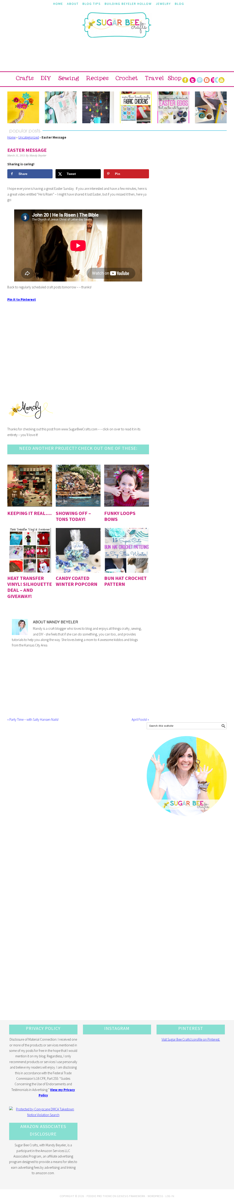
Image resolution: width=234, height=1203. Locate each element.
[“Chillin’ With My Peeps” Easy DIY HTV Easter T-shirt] (61, 107)
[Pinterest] (199, 79)
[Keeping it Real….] (29, 485)
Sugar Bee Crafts (117, 29)
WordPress (155, 1196)
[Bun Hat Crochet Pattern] (126, 550)
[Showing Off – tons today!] (78, 485)
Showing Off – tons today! (73, 516)
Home (11, 137)
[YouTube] (221, 79)
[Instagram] (206, 79)
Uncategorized (28, 137)
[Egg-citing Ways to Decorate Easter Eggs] (173, 107)
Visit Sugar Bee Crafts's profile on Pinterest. (191, 1039)
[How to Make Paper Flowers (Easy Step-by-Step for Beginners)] (23, 107)
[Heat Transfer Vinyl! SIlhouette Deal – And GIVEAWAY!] (29, 550)
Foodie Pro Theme (99, 1196)
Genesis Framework (131, 1196)
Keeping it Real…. (29, 513)
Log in (169, 1196)
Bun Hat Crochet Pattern (125, 581)
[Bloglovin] (217, 79)
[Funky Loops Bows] (126, 485)
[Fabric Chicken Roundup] (136, 107)
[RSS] (214, 79)
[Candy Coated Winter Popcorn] (78, 550)
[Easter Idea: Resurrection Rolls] (210, 107)
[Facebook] (185, 79)
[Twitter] (192, 79)
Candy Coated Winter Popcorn (76, 581)
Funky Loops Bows (120, 516)
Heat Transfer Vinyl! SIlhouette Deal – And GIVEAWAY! (29, 587)
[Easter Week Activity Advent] (98, 107)
